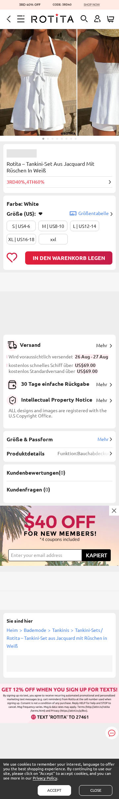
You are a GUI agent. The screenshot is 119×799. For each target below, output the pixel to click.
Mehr (101, 345)
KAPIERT (96, 555)
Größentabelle (93, 213)
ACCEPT (54, 790)
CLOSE (95, 790)
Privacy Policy (45, 778)
